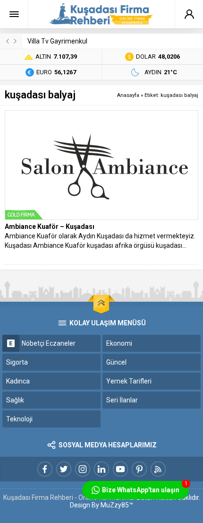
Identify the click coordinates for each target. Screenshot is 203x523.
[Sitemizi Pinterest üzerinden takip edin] (139, 469)
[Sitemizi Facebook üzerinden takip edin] (45, 469)
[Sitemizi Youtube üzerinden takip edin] (120, 469)
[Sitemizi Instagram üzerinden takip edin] (83, 469)
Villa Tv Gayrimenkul (57, 41)
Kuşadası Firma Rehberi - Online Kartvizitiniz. (69, 497)
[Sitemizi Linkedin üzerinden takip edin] (101, 469)
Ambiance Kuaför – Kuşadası (49, 226)
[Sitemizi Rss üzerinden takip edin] (158, 469)
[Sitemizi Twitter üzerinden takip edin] (64, 469)
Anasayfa (128, 95)
